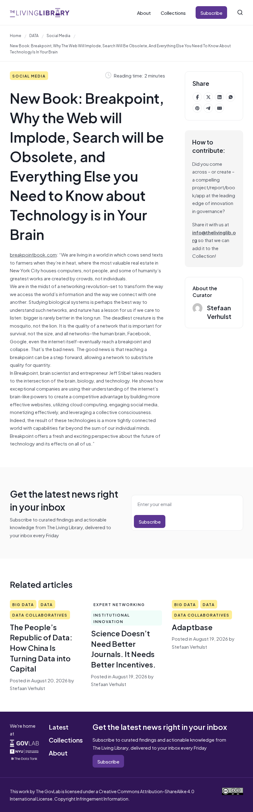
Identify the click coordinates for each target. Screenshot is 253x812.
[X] (208, 97)
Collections (173, 12)
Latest (58, 727)
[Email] (219, 108)
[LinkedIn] (219, 97)
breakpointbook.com (33, 254)
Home (15, 35)
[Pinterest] (197, 108)
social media (58, 35)
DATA (34, 35)
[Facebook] (197, 97)
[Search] (240, 12)
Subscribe (211, 12)
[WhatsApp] (230, 97)
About (144, 12)
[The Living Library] (39, 12)
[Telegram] (208, 108)
